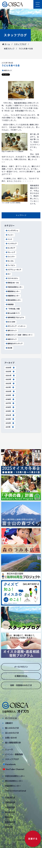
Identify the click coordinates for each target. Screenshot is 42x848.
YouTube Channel (15, 769)
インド (10, 239)
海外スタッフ (12, 331)
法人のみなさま (12, 733)
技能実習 (11, 304)
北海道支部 (10, 797)
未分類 (10, 348)
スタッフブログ (15, 35)
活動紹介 (9, 723)
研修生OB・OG (13, 283)
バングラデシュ (13, 231)
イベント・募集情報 (14, 754)
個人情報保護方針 (13, 743)
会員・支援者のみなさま (21, 685)
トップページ (21, 215)
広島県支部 (10, 822)
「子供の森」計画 (14, 309)
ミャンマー (11, 257)
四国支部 (9, 827)
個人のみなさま (12, 728)
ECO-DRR (11, 322)
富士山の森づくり (14, 313)
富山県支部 (10, 812)
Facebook (10, 764)
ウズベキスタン (13, 278)
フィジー (11, 235)
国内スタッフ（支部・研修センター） (20, 335)
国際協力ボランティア (15, 344)
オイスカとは (11, 718)
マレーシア (11, 252)
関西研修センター (14, 291)
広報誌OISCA (21, 676)
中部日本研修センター (15, 287)
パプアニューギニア (14, 270)
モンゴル (11, 261)
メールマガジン (21, 667)
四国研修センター (14, 296)
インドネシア (12, 244)
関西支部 (9, 817)
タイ (9, 274)
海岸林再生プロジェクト (16, 317)
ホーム (7, 44)
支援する (33, 838)
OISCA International (15, 791)
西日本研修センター (14, 300)
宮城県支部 (10, 802)
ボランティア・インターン (16, 326)
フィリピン (11, 265)
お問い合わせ (11, 738)
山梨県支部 (10, 807)
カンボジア (11, 248)
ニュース (9, 749)
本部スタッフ (9, 49)
